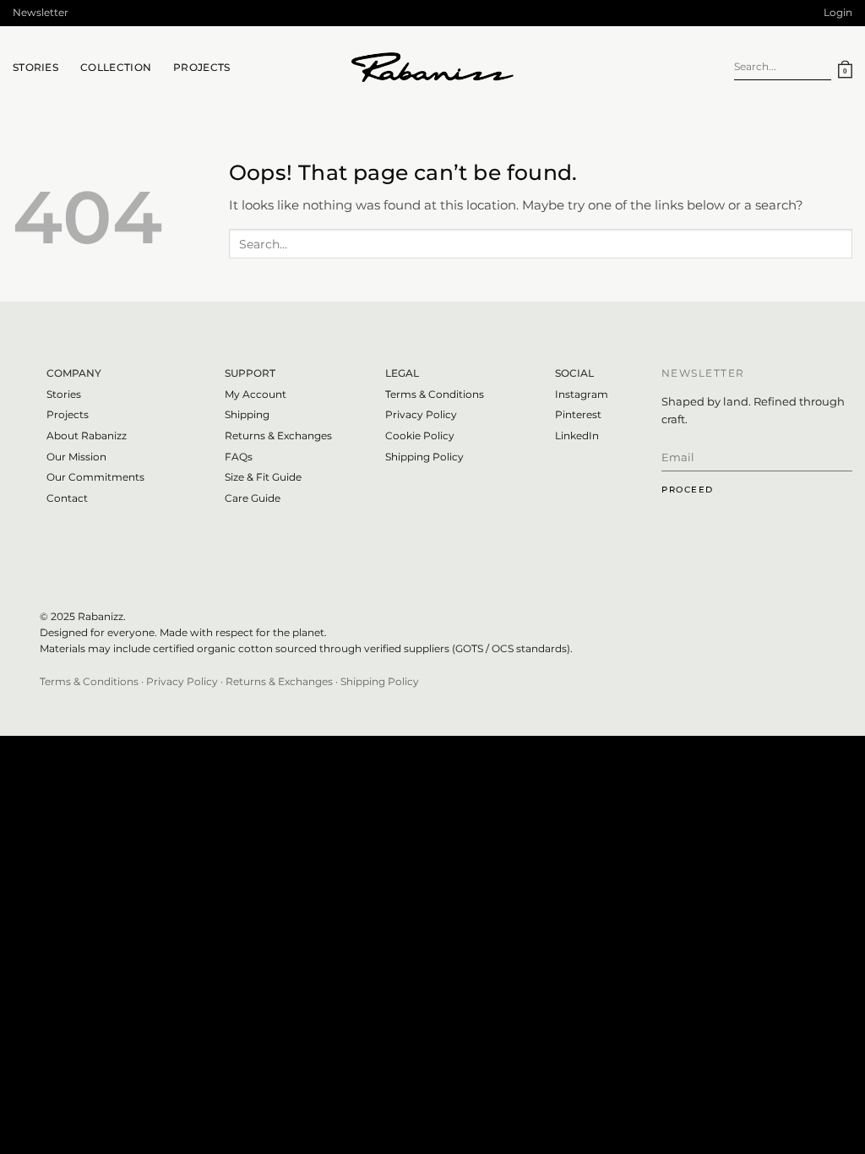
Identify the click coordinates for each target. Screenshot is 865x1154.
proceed (687, 489)
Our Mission (76, 456)
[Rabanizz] (432, 67)
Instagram (581, 394)
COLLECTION (115, 67)
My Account (255, 394)
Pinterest (578, 414)
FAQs (239, 456)
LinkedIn (577, 435)
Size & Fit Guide (263, 477)
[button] (40, 13)
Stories (63, 394)
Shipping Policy (424, 456)
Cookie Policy (419, 435)
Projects (201, 67)
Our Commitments (95, 477)
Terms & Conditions (89, 681)
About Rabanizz (86, 435)
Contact (67, 498)
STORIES (35, 67)
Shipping (247, 414)
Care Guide (252, 498)
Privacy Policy (421, 414)
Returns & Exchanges (278, 435)
